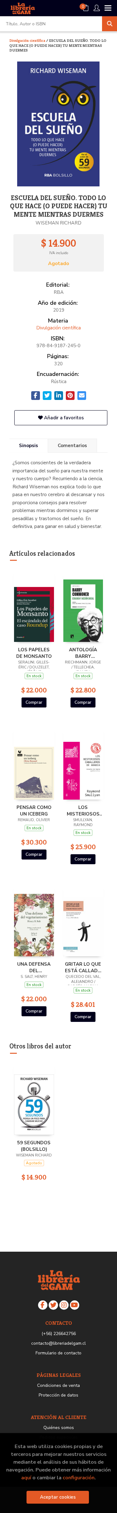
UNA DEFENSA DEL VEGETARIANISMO (34, 967)
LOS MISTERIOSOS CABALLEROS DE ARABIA (83, 810)
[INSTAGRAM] (64, 1305)
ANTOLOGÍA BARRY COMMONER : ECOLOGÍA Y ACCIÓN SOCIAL (83, 653)
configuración (79, 1477)
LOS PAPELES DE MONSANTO (34, 653)
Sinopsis (28, 445)
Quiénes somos (58, 1428)
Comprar (34, 702)
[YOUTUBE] (74, 1305)
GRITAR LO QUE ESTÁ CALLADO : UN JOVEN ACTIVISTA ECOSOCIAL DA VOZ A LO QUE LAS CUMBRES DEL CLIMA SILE (83, 967)
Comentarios (72, 445)
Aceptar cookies (58, 1497)
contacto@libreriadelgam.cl (58, 1343)
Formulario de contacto (58, 1353)
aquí (26, 1477)
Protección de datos (58, 1395)
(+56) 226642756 (58, 1334)
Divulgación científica (27, 40)
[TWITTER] (53, 1305)
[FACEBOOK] (42, 1305)
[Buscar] (109, 23)
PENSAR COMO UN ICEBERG (34, 810)
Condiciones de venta (58, 1385)
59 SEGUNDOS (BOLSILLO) (34, 1146)
